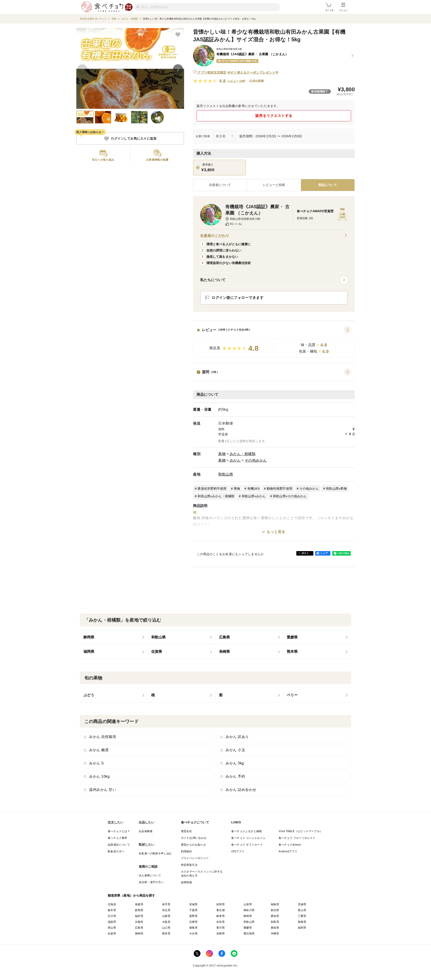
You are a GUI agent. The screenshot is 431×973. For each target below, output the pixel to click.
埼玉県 (166, 910)
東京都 (220, 910)
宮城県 (193, 904)
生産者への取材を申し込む (155, 853)
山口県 (166, 927)
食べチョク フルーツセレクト (297, 838)
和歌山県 (225, 474)
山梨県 (166, 916)
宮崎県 (220, 933)
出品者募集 (146, 831)
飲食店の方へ (116, 851)
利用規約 (186, 851)
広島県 (139, 927)
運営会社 (186, 831)
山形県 (248, 904)
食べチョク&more (290, 844)
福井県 (139, 916)
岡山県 (112, 927)
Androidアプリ (288, 851)
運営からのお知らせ (193, 844)
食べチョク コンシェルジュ (248, 838)
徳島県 (193, 927)
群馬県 (139, 910)
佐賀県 (112, 933)
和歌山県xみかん (254, 496)
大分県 (193, 933)
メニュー (343, 10)
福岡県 (302, 927)
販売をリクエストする (273, 116)
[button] (274, 342)
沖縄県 (275, 933)
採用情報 (186, 882)
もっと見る (276, 532)
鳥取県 (275, 921)
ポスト (305, 553)
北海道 (112, 904)
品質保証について (119, 844)
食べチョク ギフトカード (247, 844)
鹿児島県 (249, 933)
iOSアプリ (237, 851)
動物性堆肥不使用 (279, 488)
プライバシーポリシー (195, 858)
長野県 (193, 916)
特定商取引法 (189, 864)
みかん (235, 460)
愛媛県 (248, 927)
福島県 (275, 904)
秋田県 (220, 904)
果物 (222, 454)
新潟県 (275, 910)
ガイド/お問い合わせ (194, 838)
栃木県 (112, 910)
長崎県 (139, 933)
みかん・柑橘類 (243, 454)
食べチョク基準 (117, 838)
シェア (324, 553)
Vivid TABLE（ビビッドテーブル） (300, 831)
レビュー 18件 (237, 81)
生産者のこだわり (214, 236)
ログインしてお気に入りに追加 (133, 138)
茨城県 (302, 904)
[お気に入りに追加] (177, 34)
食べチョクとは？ (119, 831)
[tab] (274, 185)
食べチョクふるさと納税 (246, 831)
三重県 (302, 916)
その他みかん (256, 460)
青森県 (139, 904)
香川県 (220, 927)
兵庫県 (193, 921)
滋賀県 (112, 921)
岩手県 (166, 904)
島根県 (302, 921)
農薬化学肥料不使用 (212, 488)
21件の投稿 (256, 80)
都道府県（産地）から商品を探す (131, 895)
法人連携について (150, 875)
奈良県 (220, 921)
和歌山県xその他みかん (290, 496)
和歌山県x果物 (336, 488)
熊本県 (166, 933)
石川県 (112, 916)
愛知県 (275, 916)
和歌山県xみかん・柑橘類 (216, 496)
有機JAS (253, 488)
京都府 (139, 921)
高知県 (275, 927)
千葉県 (193, 910)
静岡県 (248, 916)
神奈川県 (249, 910)
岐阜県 (220, 916)
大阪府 (166, 921)
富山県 (302, 910)
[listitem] (114, 637)
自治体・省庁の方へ (151, 882)
